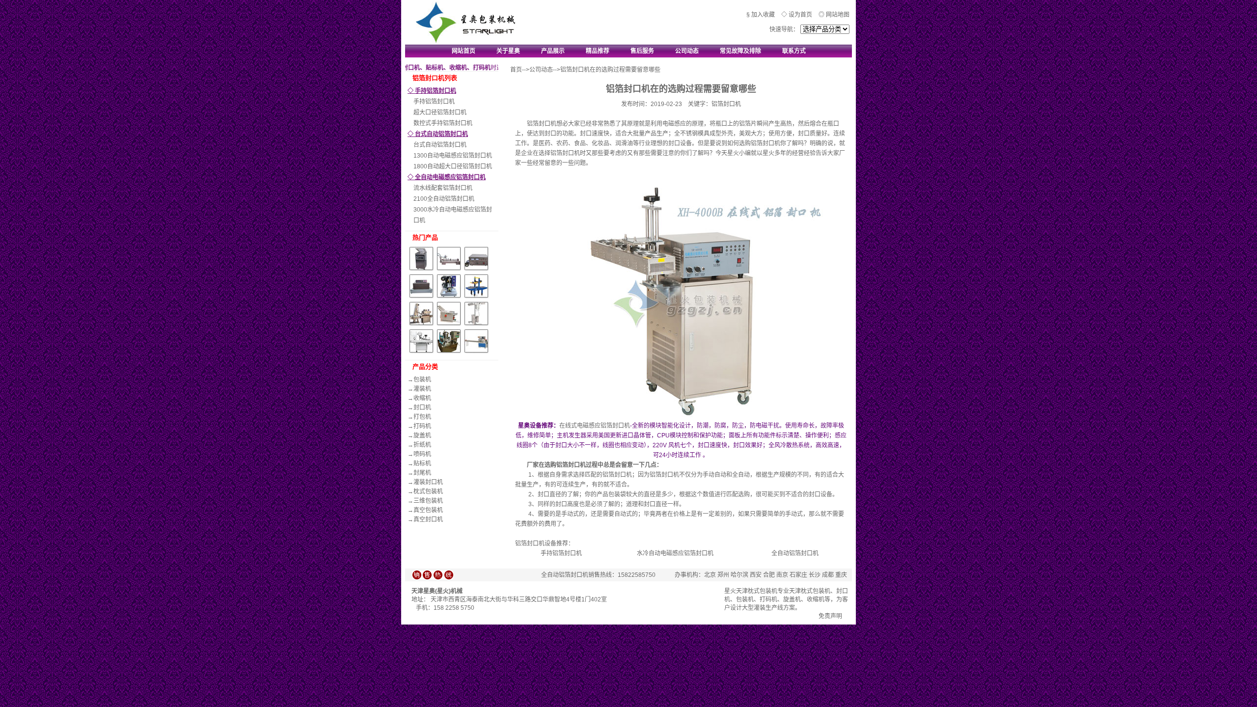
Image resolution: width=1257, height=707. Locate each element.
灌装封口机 (428, 482)
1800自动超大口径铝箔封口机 (452, 166)
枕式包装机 (428, 491)
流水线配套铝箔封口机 (442, 188)
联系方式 (794, 51)
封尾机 (422, 472)
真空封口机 (428, 519)
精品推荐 (597, 51)
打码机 (422, 426)
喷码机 (422, 454)
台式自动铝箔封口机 (439, 144)
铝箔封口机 (571, 465)
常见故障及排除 (740, 51)
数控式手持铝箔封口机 (442, 123)
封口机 (422, 407)
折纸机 (422, 444)
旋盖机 (422, 435)
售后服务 (642, 51)
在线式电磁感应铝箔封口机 (594, 425)
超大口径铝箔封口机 (439, 112)
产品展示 (553, 51)
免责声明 (830, 616)
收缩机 (422, 398)
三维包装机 (428, 500)
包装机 (422, 379)
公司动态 (687, 51)
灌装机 (422, 388)
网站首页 (463, 51)
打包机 (422, 416)
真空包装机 (428, 510)
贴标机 (422, 463)
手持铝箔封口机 (434, 101)
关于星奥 (508, 51)
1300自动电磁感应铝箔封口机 (452, 155)
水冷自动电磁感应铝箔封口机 (675, 553)
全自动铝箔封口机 (795, 553)
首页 (516, 69)
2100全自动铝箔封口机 (443, 198)
